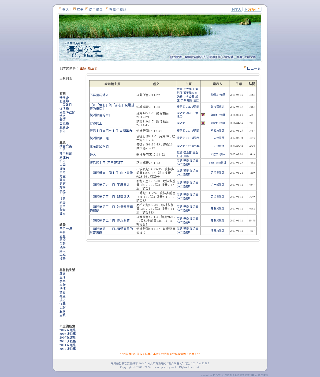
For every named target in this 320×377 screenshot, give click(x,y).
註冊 (80, 9)
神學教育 (66, 153)
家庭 (63, 183)
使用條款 (96, 9)
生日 (63, 195)
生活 (63, 277)
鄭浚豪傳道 (217, 106)
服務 (63, 311)
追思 (63, 198)
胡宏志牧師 (217, 130)
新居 (63, 202)
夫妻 (63, 165)
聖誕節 (64, 101)
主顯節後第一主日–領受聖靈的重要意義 (111, 231)
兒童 (63, 176)
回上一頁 (254, 68)
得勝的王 (96, 123)
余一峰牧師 (217, 184)
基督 (63, 232)
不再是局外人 (99, 95)
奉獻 (63, 285)
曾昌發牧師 (217, 172)
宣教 (63, 315)
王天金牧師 (217, 138)
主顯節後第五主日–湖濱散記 (110, 196)
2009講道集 (68, 337)
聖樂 (63, 180)
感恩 (63, 300)
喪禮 (63, 191)
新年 (63, 131)
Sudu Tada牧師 (218, 162)
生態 (63, 150)
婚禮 (63, 187)
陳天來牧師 (217, 230)
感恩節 (64, 127)
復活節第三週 (99, 138)
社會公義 (66, 146)
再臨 (63, 255)
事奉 (63, 281)
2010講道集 (68, 341)
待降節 (64, 97)
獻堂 (63, 210)
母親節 (64, 123)
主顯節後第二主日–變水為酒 (110, 220)
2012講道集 (68, 349)
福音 (63, 258)
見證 (63, 307)
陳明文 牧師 (218, 94)
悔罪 (63, 303)
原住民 (64, 157)
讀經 (63, 292)
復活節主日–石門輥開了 (106, 162)
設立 (63, 213)
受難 (63, 243)
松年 (63, 161)
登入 (65, 9)
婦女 (63, 168)
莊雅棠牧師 (217, 208)
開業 (63, 206)
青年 (63, 172)
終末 (63, 251)
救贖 (63, 240)
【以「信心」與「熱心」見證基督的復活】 (112, 107)
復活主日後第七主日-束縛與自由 (113, 131)
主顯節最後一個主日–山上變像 (111, 173)
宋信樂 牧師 (218, 154)
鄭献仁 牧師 (218, 115)
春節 (63, 120)
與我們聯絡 (118, 9)
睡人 (93, 154)
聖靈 (63, 236)
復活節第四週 (99, 146)
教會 (63, 273)
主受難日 (66, 105)
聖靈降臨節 (67, 112)
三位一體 (66, 228)
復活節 (64, 108)
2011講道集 (68, 345)
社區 (63, 296)
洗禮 (63, 116)
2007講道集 (68, 330)
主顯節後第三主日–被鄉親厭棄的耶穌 (111, 209)
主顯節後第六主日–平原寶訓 (110, 185)
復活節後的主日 (101, 115)
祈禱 (63, 288)
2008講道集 (68, 333)
